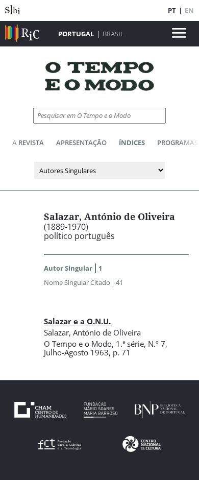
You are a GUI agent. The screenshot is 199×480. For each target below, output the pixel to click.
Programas (177, 142)
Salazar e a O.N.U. (77, 321)
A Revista (28, 142)
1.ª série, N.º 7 (140, 344)
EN (189, 10)
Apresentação (81, 142)
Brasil (113, 33)
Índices (132, 142)
